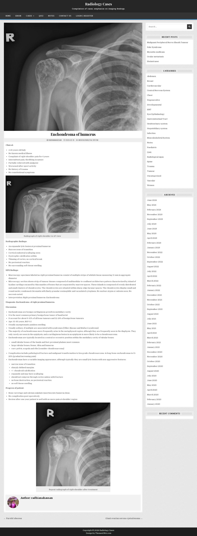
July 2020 (151, 376)
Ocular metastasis (155, 57)
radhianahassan (55, 140)
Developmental (154, 105)
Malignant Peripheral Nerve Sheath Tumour (167, 42)
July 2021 (151, 319)
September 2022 (155, 262)
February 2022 (154, 285)
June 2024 (152, 200)
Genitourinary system (157, 124)
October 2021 (153, 304)
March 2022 (152, 281)
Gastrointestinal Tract (157, 119)
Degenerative (153, 100)
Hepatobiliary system (157, 128)
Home (8, 15)
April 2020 (152, 390)
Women (150, 185)
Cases (29, 15)
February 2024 (154, 210)
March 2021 (152, 338)
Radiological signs (155, 157)
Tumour (151, 171)
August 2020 (153, 371)
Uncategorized (154, 176)
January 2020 (153, 404)
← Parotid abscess (13, 518)
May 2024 (151, 205)
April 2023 (152, 238)
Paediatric (152, 147)
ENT (149, 109)
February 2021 (154, 342)
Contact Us (65, 15)
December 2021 (154, 295)
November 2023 (154, 214)
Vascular (151, 181)
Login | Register (84, 15)
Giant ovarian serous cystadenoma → (124, 518)
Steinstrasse (153, 61)
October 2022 (153, 257)
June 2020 (152, 380)
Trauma (150, 166)
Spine (149, 161)
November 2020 (155, 357)
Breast (150, 81)
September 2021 (155, 309)
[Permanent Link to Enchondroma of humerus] (73, 77)
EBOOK (18, 15)
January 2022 (153, 290)
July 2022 (151, 271)
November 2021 (154, 300)
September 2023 (155, 219)
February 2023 (154, 243)
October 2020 (153, 361)
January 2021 (153, 347)
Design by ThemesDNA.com (98, 533)
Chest (149, 95)
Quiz (41, 15)
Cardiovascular (154, 86)
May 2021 (151, 328)
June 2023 (152, 229)
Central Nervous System (158, 90)
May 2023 (151, 233)
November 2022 (154, 252)
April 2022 (152, 276)
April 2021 (152, 333)
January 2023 (153, 248)
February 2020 (154, 399)
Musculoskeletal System (88, 140)
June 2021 (152, 323)
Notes (51, 15)
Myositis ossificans (156, 52)
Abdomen (151, 76)
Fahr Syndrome (154, 47)
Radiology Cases (98, 4)
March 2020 (152, 395)
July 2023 (151, 224)
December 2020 (154, 352)
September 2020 (155, 366)
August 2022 (153, 266)
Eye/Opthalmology (155, 114)
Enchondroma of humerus (73, 134)
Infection (151, 133)
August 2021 (152, 314)
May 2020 (151, 385)
